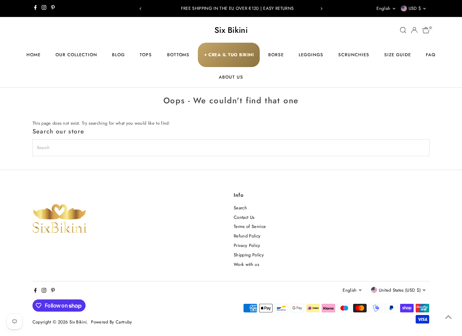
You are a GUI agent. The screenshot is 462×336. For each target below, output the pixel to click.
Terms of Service (250, 226)
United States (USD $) (400, 290)
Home (33, 54)
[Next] (321, 8)
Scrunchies (353, 54)
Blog (118, 54)
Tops (146, 54)
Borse (276, 54)
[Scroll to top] (448, 317)
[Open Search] (403, 30)
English (383, 8)
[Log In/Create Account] (414, 30)
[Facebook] (35, 8)
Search (240, 208)
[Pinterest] (52, 8)
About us (231, 77)
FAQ (431, 54)
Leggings (311, 54)
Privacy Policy (247, 245)
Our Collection (76, 54)
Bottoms (178, 54)
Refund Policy (247, 236)
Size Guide (397, 54)
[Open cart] (426, 30)
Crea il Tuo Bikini (229, 54)
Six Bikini (231, 30)
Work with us (246, 264)
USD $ (415, 8)
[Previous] (140, 8)
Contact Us (244, 217)
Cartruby (124, 322)
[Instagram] (44, 8)
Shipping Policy (249, 255)
